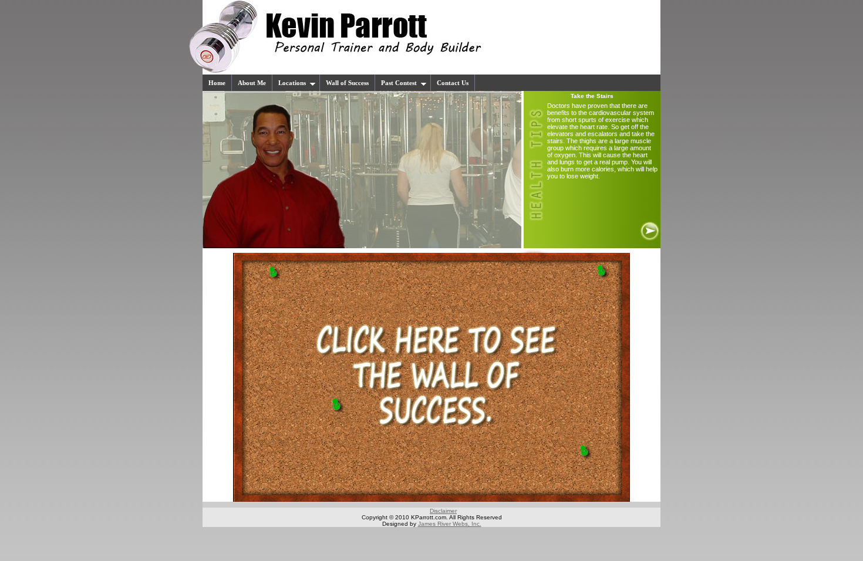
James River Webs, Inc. (449, 524)
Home (216, 82)
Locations (292, 82)
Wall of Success (347, 82)
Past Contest (399, 82)
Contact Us (452, 82)
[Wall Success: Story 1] (431, 499)
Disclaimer (443, 511)
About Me (252, 82)
